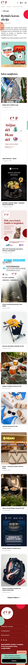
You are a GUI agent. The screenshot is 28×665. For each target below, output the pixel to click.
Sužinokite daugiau (15, 657)
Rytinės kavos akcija (18, 6)
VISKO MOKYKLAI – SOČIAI (9, 158)
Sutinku (14, 661)
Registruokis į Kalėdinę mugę (10, 105)
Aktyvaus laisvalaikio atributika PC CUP (13, 346)
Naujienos (9, 6)
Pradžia (3, 6)
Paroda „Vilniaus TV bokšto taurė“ (11, 548)
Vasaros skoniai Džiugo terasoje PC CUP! (13, 508)
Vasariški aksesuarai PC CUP (10, 426)
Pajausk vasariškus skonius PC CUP (11, 386)
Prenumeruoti (22, 652)
